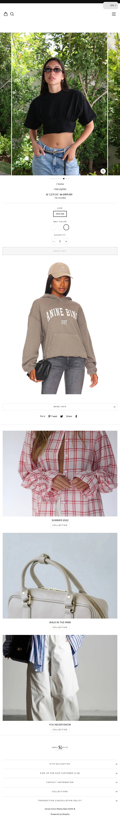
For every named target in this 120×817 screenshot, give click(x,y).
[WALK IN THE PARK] (60, 576)
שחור (66, 227)
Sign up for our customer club (60, 773)
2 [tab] (54, 179)
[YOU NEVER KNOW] (60, 678)
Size (60, 208)
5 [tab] (61, 179)
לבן (60, 227)
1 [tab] (51, 179)
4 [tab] (59, 179)
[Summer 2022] (60, 474)
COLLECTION (60, 525)
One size (60, 214)
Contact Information (60, 782)
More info (60, 407)
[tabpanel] (60, 104)
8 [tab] (69, 179)
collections (60, 792)
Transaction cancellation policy (60, 801)
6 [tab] (64, 179)
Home (61, 184)
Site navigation (60, 764)
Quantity (60, 235)
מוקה (53, 227)
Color (60, 222)
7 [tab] (67, 179)
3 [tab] (56, 179)
